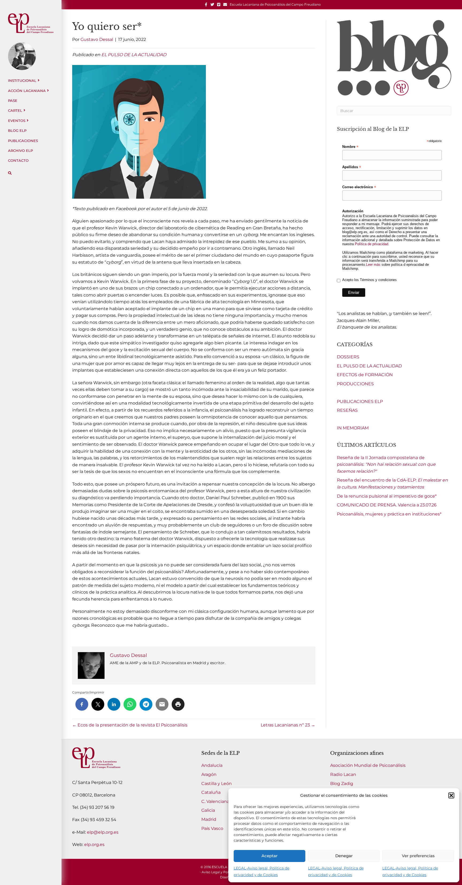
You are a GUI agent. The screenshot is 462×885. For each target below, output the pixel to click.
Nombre (350, 146)
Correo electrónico (359, 187)
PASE (12, 100)
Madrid (208, 819)
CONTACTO (18, 160)
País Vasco (212, 828)
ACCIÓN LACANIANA (27, 90)
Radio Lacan (343, 774)
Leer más (373, 265)
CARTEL (15, 110)
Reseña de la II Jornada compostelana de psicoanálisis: (386, 464)
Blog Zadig (341, 783)
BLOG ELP (17, 130)
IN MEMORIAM (353, 427)
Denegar (344, 855)
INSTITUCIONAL (22, 80)
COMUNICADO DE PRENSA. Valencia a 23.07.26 (387, 504)
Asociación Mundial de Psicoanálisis (368, 765)
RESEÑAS (347, 410)
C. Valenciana (215, 801)
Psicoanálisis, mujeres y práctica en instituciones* (389, 514)
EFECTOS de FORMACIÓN (365, 374)
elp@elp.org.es (102, 832)
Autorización (352, 211)
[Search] (10, 173)
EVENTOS (16, 120)
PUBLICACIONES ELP (360, 401)
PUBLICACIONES (23, 140)
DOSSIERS (348, 356)
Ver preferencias (418, 855)
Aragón (209, 774)
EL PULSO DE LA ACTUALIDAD (133, 54)
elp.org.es (94, 844)
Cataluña (211, 792)
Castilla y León (216, 783)
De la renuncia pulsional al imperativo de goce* (387, 496)
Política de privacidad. (372, 244)
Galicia (208, 810)
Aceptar (269, 855)
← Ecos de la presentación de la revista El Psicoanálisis (129, 725)
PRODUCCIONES (355, 383)
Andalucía (211, 765)
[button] (451, 795)
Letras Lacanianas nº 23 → (288, 725)
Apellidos (351, 167)
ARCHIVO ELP (20, 150)
